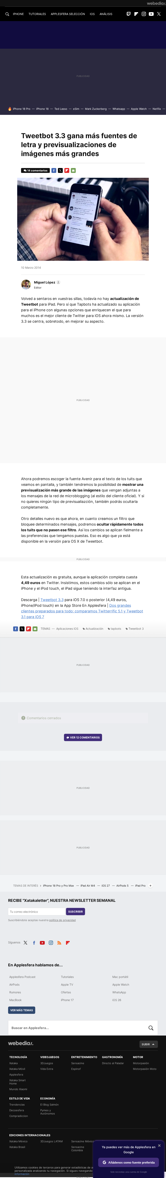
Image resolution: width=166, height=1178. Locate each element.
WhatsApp (119, 992)
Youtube (151, 14)
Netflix (157, 108)
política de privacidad (62, 920)
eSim (76, 108)
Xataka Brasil (17, 1147)
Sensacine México (82, 1141)
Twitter (158, 14)
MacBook (15, 1000)
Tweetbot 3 (136, 628)
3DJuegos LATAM (51, 1141)
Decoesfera (16, 1110)
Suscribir (75, 911)
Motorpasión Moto (144, 1068)
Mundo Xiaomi (18, 1089)
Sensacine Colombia (77, 1148)
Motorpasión (141, 1063)
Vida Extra (46, 1068)
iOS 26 (116, 1000)
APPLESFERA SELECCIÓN (68, 14)
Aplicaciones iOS (67, 628)
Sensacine (77, 1063)
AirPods (14, 984)
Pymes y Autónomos (47, 1112)
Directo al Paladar (113, 1063)
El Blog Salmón (49, 1104)
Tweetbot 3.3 (52, 600)
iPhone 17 (67, 1000)
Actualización (94, 628)
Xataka (13, 1063)
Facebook (53, 170)
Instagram (143, 14)
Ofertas (66, 992)
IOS (92, 14)
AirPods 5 (122, 885)
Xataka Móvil (17, 1068)
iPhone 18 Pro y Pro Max (59, 885)
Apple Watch (139, 108)
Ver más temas (21, 1010)
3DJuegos (46, 1063)
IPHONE (18, 14)
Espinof (76, 1068)
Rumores (15, 992)
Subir (146, 1044)
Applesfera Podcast (22, 977)
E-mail (73, 170)
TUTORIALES (37, 14)
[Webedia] (156, 3)
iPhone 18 (42, 108)
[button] (47, 282)
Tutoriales (67, 977)
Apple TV (67, 984)
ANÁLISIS (106, 14)
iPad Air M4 (88, 885)
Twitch (128, 14)
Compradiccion (18, 1116)
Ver (85, 737)
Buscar (151, 1027)
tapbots (116, 628)
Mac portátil (120, 977)
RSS (59, 942)
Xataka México (18, 1141)
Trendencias (17, 1104)
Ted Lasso (60, 108)
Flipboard (136, 14)
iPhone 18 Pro (21, 108)
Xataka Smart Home (17, 1082)
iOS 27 (106, 885)
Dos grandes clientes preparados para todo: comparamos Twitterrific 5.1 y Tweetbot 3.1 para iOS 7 (82, 611)
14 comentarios (37, 170)
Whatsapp (119, 108)
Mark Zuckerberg (96, 108)
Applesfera (16, 1074)
